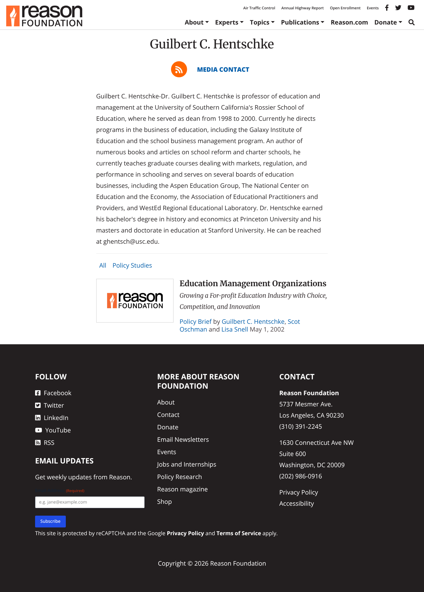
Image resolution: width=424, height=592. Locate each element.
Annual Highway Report (302, 8)
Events (373, 8)
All (102, 265)
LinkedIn (56, 417)
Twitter (54, 405)
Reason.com (349, 22)
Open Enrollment (345, 8)
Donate (385, 22)
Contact (168, 414)
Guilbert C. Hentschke (253, 321)
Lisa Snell (234, 329)
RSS (49, 442)
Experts (226, 22)
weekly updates (69, 477)
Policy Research (179, 476)
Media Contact (223, 69)
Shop (164, 501)
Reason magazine (182, 489)
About (194, 22)
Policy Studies (132, 265)
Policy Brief (196, 321)
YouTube (58, 430)
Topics (259, 22)
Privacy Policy (298, 492)
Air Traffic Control (259, 8)
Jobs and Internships (186, 464)
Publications (300, 22)
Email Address (59, 491)
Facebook (57, 393)
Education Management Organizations (253, 283)
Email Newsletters (183, 439)
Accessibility (296, 503)
